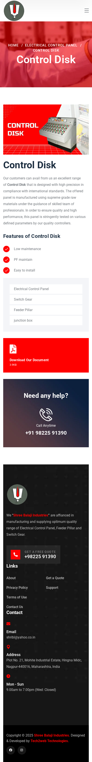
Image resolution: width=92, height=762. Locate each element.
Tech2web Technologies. (50, 741)
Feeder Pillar (23, 310)
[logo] (14, 10)
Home (13, 45)
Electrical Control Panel (51, 45)
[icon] (10, 750)
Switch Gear (23, 299)
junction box (23, 320)
